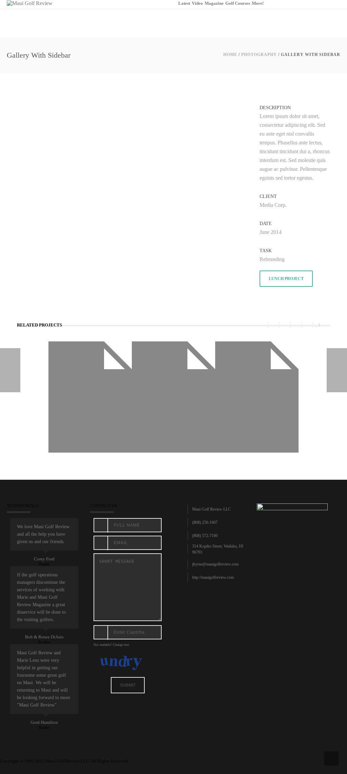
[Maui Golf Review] (30, 3)
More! (258, 3)
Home (230, 54)
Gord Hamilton (44, 722)
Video (197, 3)
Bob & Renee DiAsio (44, 636)
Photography (259, 54)
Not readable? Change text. (112, 645)
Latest (184, 3)
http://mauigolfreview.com (213, 577)
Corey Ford (44, 558)
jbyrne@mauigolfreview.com (215, 564)
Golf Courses (237, 3)
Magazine (214, 3)
